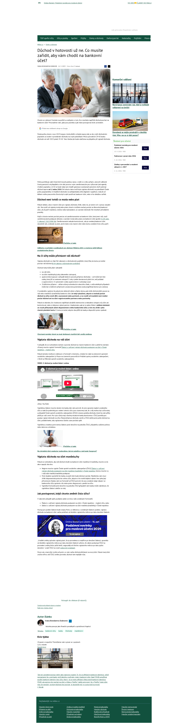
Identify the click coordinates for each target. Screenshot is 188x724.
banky (61, 631)
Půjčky (83, 38)
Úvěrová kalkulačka (46, 712)
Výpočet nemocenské (129, 707)
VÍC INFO (131, 3)
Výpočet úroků (44, 714)
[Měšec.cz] (39, 3)
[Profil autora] (40, 623)
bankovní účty (50, 631)
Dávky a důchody (96, 38)
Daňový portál (113, 38)
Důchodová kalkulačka (75, 709)
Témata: (40, 631)
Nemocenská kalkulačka (130, 712)
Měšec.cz (40, 45)
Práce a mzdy (149, 38)
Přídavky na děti (45, 709)
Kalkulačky (126, 38)
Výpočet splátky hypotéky (131, 714)
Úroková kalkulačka (74, 717)
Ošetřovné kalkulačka (102, 714)
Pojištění (137, 38)
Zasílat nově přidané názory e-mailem (49, 605)
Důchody (68, 631)
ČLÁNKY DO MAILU (144, 3)
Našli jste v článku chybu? (45, 608)
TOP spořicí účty (47, 38)
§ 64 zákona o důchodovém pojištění (65, 263)
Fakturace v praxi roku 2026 (125, 156)
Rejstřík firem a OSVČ (102, 717)
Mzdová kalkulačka (101, 707)
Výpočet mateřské (73, 712)
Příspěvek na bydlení (74, 714)
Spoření (74, 38)
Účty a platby (62, 38)
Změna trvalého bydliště (76, 707)
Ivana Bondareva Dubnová (47, 66)
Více (145, 148)
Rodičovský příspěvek (101, 712)
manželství (79, 631)
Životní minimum (128, 709)
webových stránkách (67, 548)
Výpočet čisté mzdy (46, 707)
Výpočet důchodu (100, 709)
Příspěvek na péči (45, 717)
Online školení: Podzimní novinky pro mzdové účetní (63, 3)
